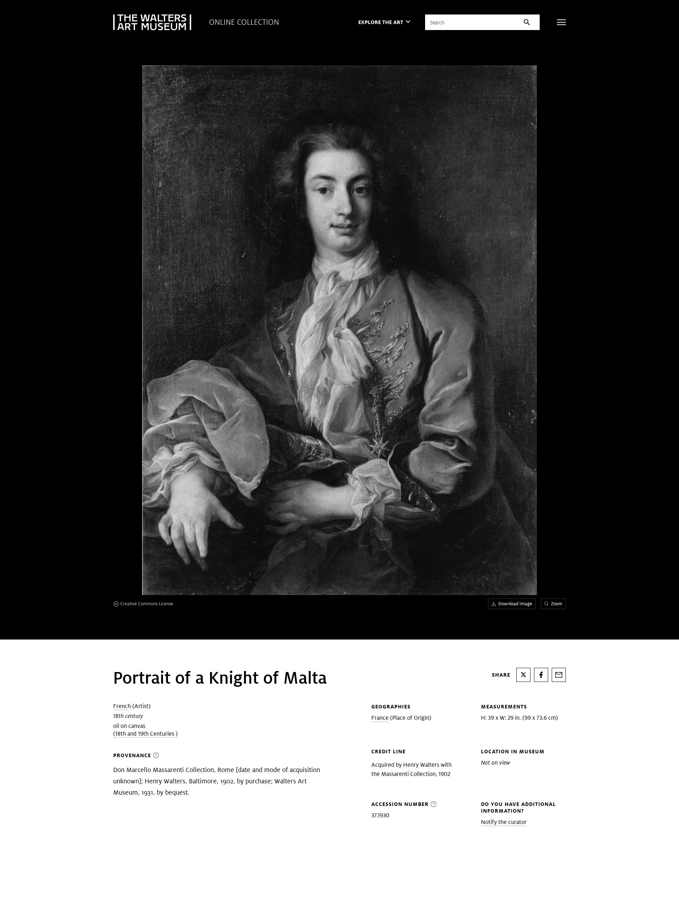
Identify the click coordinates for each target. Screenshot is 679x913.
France (380, 717)
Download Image (515, 604)
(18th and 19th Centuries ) (145, 733)
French (122, 706)
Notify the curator (504, 822)
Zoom (556, 604)
